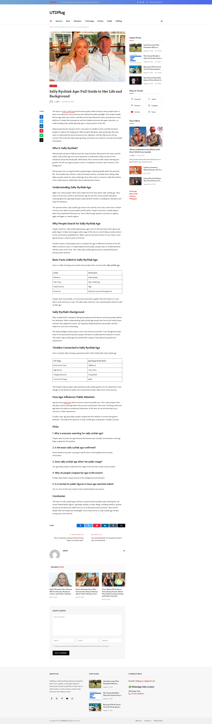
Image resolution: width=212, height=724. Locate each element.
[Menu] (51, 21)
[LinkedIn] (41, 126)
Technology (89, 21)
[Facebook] (41, 117)
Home (51, 27)
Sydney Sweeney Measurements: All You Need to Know (153, 168)
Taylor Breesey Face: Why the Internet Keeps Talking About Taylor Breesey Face (86, 591)
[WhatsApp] (41, 135)
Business (59, 21)
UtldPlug (64, 721)
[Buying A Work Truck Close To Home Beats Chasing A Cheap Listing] (135, 69)
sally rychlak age (68, 111)
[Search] (161, 21)
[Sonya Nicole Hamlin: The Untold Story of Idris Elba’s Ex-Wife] (135, 181)
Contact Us (147, 721)
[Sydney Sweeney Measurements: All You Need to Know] (135, 170)
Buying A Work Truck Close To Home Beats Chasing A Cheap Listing (152, 68)
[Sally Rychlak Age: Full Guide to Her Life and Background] (87, 56)
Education (77, 21)
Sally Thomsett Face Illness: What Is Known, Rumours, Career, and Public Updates (60, 591)
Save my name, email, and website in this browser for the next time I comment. (82, 646)
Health (109, 21)
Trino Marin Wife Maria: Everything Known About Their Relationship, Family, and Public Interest (113, 592)
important (67, 402)
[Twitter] (41, 121)
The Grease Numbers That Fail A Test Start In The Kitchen (80, 2)
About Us (139, 721)
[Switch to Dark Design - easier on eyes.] (147, 2)
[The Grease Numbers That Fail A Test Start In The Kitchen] (135, 59)
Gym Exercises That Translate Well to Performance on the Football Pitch (151, 46)
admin (58, 101)
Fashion (100, 21)
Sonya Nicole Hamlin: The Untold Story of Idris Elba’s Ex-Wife (152, 179)
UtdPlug (119, 21)
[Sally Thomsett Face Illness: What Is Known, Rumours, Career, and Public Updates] (61, 580)
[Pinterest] (41, 131)
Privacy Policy (158, 721)
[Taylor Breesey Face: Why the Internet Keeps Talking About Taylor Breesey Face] (87, 580)
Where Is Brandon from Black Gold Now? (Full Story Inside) (144, 150)
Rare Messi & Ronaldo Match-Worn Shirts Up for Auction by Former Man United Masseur (153, 79)
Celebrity (53, 86)
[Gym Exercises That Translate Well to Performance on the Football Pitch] (135, 48)
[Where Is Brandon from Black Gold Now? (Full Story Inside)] (146, 136)
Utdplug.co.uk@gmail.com (145, 681)
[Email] (41, 140)
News (68, 21)
